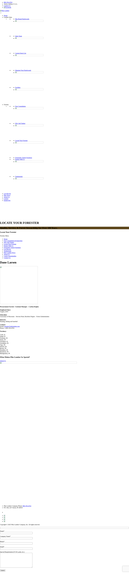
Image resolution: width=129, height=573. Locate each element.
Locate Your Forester (21, 140)
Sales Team (18, 36)
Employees (7, 200)
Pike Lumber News (9, 252)
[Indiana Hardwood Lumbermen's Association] (4, 516)
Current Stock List (20, 53)
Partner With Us (20, 159)
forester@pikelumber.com (12, 326)
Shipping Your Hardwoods (23, 70)
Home (5, 15)
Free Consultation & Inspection (13, 241)
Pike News (7, 195)
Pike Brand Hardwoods (22, 19)
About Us (7, 197)
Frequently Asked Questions (23, 157)
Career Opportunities (10, 256)
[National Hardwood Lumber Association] (4, 517)
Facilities (17, 87)
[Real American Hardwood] (4, 521)
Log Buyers (7, 193)
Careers (6, 199)
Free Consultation (20, 106)
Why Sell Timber (20, 123)
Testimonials (19, 176)
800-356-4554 (8, 2)
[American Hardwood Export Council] (4, 519)
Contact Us (7, 6)
